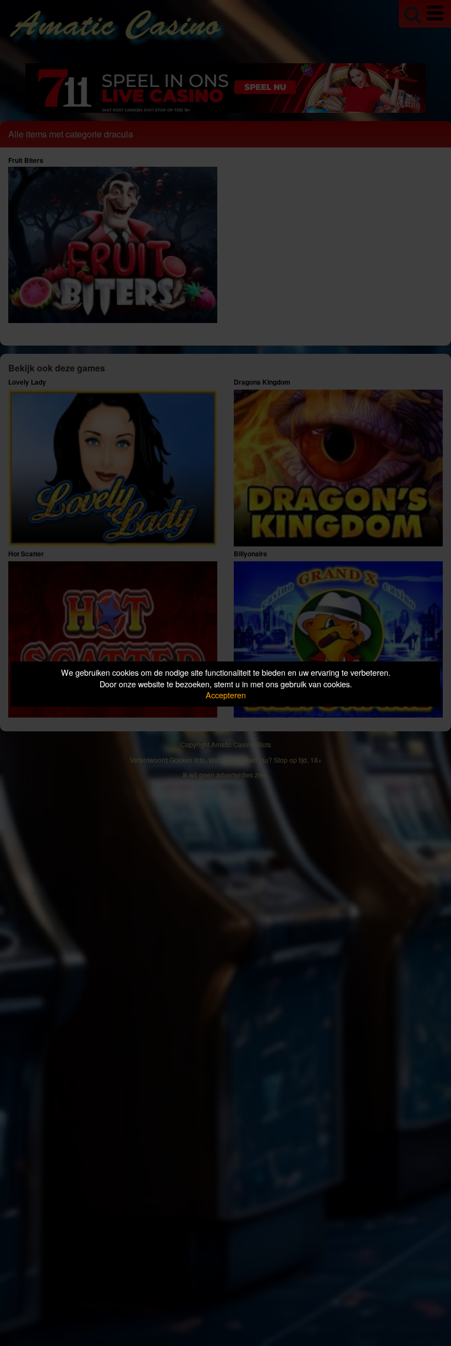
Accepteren (226, 695)
